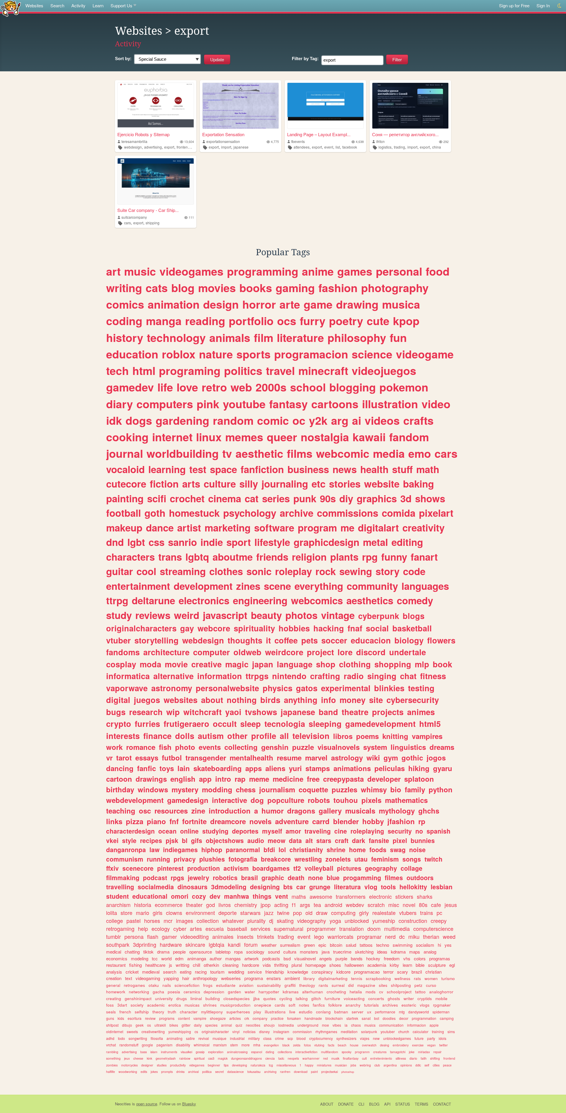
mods (371, 992)
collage (411, 868)
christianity (306, 849)
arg (339, 420)
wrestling (308, 858)
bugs (116, 711)
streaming (183, 571)
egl (452, 965)
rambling (112, 1052)
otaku (154, 985)
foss (110, 1005)
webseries (231, 978)
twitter (443, 1045)
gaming (295, 288)
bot (376, 1018)
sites (383, 985)
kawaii (369, 437)
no (419, 830)
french (125, 1012)
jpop (266, 904)
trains (426, 912)
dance (160, 527)
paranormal (243, 849)
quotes (269, 998)
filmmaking (122, 877)
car (301, 886)
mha (256, 1044)
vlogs (425, 1005)
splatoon (419, 779)
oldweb (247, 652)
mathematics (406, 800)
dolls (184, 735)
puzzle (303, 747)
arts (191, 483)
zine (198, 811)
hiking (419, 768)
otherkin (211, 965)
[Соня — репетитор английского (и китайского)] (410, 106)
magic (237, 664)
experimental (346, 688)
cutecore (126, 483)
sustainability (269, 985)
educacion (371, 640)
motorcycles (129, 1065)
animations (352, 768)
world (166, 958)
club (377, 1065)
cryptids (424, 998)
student (117, 896)
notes (304, 1005)
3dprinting (144, 944)
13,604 (189, 141)
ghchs (428, 811)
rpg (370, 557)
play (257, 1012)
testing (421, 688)
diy (346, 498)
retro (214, 387)
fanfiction (262, 469)
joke (411, 1052)
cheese (138, 1058)
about (212, 699)
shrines (210, 1005)
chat (408, 675)
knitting (395, 736)
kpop (406, 321)
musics (370, 1025)
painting (125, 498)
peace (447, 1065)
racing (201, 972)
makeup (124, 527)
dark (358, 840)
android (333, 904)
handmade (313, 1018)
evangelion (271, 1045)
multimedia (397, 928)
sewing (355, 571)
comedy (415, 600)
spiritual (199, 1058)
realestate (384, 912)
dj (271, 920)
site (376, 699)
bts (288, 886)
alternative (173, 675)
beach (342, 1045)
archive (296, 513)
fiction (164, 483)
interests (123, 735)
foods (377, 849)
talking (302, 998)
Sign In (543, 5)
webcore (214, 628)
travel (280, 370)
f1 (294, 904)
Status (402, 1104)
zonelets (338, 858)
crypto (118, 723)
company (260, 1018)
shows (430, 498)
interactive (229, 800)
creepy (439, 920)
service (255, 972)
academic (156, 1005)
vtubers (408, 912)
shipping (152, 222)
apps (253, 768)
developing (239, 1065)
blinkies (389, 688)
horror (259, 304)
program (317, 527)
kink (149, 1058)
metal (375, 542)
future (419, 1038)
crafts (418, 420)
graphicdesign (326, 542)
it (268, 640)
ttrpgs (257, 675)
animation (174, 304)
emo (419, 453)
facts (331, 1045)
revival (203, 1038)
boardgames (271, 868)
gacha (158, 992)
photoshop (347, 1072)
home (357, 849)
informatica (128, 675)
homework (115, 992)
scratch (376, 904)
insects (245, 936)
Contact (442, 1104)
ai (356, 420)
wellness (402, 978)
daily (198, 1025)
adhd (110, 1038)
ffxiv (112, 868)
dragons (301, 811)
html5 (430, 723)
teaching (120, 811)
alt (309, 840)
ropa (238, 952)
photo (185, 747)
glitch (316, 998)
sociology (255, 952)
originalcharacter (215, 1031)
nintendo (289, 675)
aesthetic (259, 453)
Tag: (305, 58)
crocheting (336, 992)
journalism (277, 789)
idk (114, 420)
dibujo (127, 1025)
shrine (336, 849)
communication (391, 1025)
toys (166, 768)
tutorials (371, 1005)
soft (292, 1005)
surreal (338, 985)
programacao (367, 972)
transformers (351, 896)
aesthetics (369, 600)
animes (421, 711)
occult (225, 723)
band (328, 711)
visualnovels (338, 747)
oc (298, 420)
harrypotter (269, 992)
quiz (239, 1025)
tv (227, 453)
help (143, 928)
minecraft (323, 370)
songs (411, 858)
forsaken (294, 1018)
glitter (186, 1025)
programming (262, 271)
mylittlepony (212, 1012)
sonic (259, 571)
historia (142, 904)
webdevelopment (135, 800)
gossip (200, 1052)
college (114, 920)
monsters (309, 952)
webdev (355, 904)
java (326, 952)
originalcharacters (141, 628)
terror (388, 972)
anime (318, 271)
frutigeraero (186, 723)
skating (285, 920)
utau (361, 858)
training (438, 1031)
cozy (199, 896)
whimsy (374, 789)
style (129, 840)
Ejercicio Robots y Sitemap (143, 134)
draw (322, 912)
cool (146, 571)
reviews (152, 615)
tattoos (366, 945)
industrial (237, 1038)
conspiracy (322, 972)
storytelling (156, 640)
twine (283, 912)
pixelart (436, 513)
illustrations (275, 1012)
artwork (251, 958)
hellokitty (413, 886)
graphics (377, 498)
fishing (135, 965)
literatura (347, 886)
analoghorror (441, 992)
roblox (178, 354)
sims (451, 1031)
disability (183, 1044)
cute (378, 321)
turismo (448, 978)
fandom (409, 437)
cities (436, 1065)
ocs (286, 321)
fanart (424, 557)
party (431, 1038)
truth (172, 1012)
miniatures (324, 1065)
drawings (151, 779)
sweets (132, 1031)
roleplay (293, 571)
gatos (306, 688)
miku (413, 936)
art (113, 271)
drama (163, 952)
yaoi (233, 711)
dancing (120, 768)
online (189, 830)
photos (301, 615)
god (210, 904)
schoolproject (399, 992)
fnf (174, 821)
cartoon (119, 779)
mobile (441, 998)
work (114, 747)
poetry (346, 321)
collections (285, 1052)
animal (226, 1025)
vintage (338, 615)
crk (246, 1018)
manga (164, 321)
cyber (179, 928)
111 (191, 217)
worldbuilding (183, 453)
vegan (431, 1045)
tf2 (297, 868)
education (132, 354)
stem (234, 1044)
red (325, 1058)
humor (272, 811)
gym (391, 758)
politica (207, 1071)
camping (447, 1018)
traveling (318, 830)
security (400, 830)
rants (323, 985)
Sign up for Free (514, 5)
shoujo (269, 1025)
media (389, 453)
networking (139, 992)
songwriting (138, 1038)
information (219, 675)
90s (328, 498)
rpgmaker (442, 1005)
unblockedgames (397, 1038)
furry (312, 321)
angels (325, 958)
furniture (332, 998)
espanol (256, 1052)
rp (421, 821)
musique (219, 1038)
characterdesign (130, 830)
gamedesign (187, 800)
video (436, 404)
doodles (389, 1018)
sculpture (437, 965)
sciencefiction (187, 985)
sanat (366, 1018)
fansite (379, 840)
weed (449, 936)
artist (189, 527)
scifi (156, 498)
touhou (345, 800)
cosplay (121, 664)
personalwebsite (227, 688)
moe (325, 1025)
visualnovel (305, 958)
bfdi (269, 849)
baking (418, 483)
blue (333, 877)
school (308, 387)
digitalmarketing (333, 978)
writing (124, 288)
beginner (214, 1065)
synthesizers (346, 1038)
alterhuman (312, 992)
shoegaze (218, 1018)
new (376, 1038)
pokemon (403, 387)
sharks (424, 896)
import (226, 146)
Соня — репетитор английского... (405, 134)
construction (413, 920)
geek (140, 1025)
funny (394, 557)
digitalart (378, 527)
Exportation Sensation (223, 134)
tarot (124, 758)
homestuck (194, 513)
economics (116, 958)
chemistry (245, 904)
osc (145, 811)
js (170, 965)
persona (134, 936)
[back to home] (11, 8)
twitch (433, 858)
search (169, 972)
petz (418, 985)
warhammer (311, 1058)
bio (395, 789)
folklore (335, 1005)
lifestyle (272, 542)
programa (253, 978)
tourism (217, 972)
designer (147, 1065)
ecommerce (168, 904)
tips (226, 1065)
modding (217, 789)
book (442, 664)
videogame (425, 354)
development (203, 586)
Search (57, 5)
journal (124, 453)
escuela (214, 928)
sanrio (182, 542)
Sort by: (123, 58)
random (233, 420)
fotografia (242, 858)
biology (409, 640)
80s (423, 904)
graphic (272, 877)
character (189, 1012)
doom (374, 928)
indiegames (180, 849)
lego (319, 936)
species (211, 1025)
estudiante (226, 985)
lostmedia (286, 1025)
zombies (112, 1065)
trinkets (265, 936)
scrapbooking (378, 978)
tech (117, 370)
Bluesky (189, 1104)
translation (351, 928)
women (431, 978)
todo (121, 1038)
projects (388, 711)
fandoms (123, 652)
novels (260, 821)
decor (403, 1018)
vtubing (319, 1045)
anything (300, 699)
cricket (132, 972)
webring (365, 1065)
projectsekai (329, 1071)
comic (273, 420)
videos (382, 420)
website (381, 483)
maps (414, 952)
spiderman (441, 1011)
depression (214, 992)
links (114, 821)
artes (196, 928)
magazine (366, 985)
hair (185, 978)
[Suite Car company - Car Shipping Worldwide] (155, 181)
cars (127, 222)
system (375, 747)
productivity (178, 1065)
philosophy (357, 337)
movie (176, 664)
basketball (412, 628)
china (436, 146)
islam (153, 1052)
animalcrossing (237, 1052)
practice (277, 1018)
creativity (423, 527)
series (276, 498)
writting (182, 965)
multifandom (329, 1052)
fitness (433, 675)
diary (119, 404)
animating (174, 1038)
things (262, 896)
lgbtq (197, 557)
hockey (373, 958)
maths (299, 896)
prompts (167, 1071)
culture (220, 483)
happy (309, 1065)
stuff (402, 469)
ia (346, 1025)
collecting (241, 747)
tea (317, 904)
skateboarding (217, 768)
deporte (227, 912)
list (337, 146)
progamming (362, 877)
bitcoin (336, 945)
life (165, 387)
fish (165, 747)
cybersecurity (412, 699)
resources (171, 811)
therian (431, 936)
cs (196, 1031)
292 (446, 141)
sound (274, 952)
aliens (275, 768)
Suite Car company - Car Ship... (148, 210)
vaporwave (127, 688)
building (212, 998)
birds (270, 699)
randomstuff (128, 1044)
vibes (337, 1025)
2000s (271, 387)
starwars (250, 912)
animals (229, 337)
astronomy (171, 688)
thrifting (281, 965)
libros (343, 736)
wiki (373, 758)
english (182, 779)
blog (183, 288)
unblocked (357, 920)
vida (267, 965)
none (315, 877)
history (124, 337)
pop (297, 912)
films (299, 453)
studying (215, 830)
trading (399, 146)
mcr (168, 920)
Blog (374, 1104)
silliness (401, 1058)
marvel (316, 758)
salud (351, 945)
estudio (305, 1012)
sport (238, 542)
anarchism (118, 904)
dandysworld (418, 1011)
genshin (275, 747)
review (150, 1018)
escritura (135, 1018)
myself (272, 830)
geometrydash (166, 1058)
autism (211, 735)
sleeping (325, 723)
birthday (120, 789)
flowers (441, 640)
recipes (151, 840)
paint (314, 1071)
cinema (224, 498)
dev (215, 896)
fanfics (319, 1005)
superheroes (238, 1012)
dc (402, 936)
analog (430, 952)
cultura (289, 952)
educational (149, 896)
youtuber (388, 1031)
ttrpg (117, 600)
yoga (335, 920)
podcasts (271, 958)
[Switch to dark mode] (559, 5)
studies (162, 1065)
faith (424, 1058)
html (143, 370)
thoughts (245, 640)
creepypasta (343, 779)
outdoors (420, 877)
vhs (406, 958)
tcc (155, 958)
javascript (225, 615)
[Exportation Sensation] (240, 106)
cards (280, 1005)
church (403, 1031)
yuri (295, 768)
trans (170, 557)
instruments (169, 1052)
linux (209, 437)
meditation (349, 1031)
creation (113, 978)
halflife (110, 1071)
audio (255, 840)
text (128, 978)
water (250, 992)
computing (343, 912)
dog (257, 800)
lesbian (442, 886)
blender (346, 821)
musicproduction (235, 1005)
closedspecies (236, 998)
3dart (122, 1005)
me (347, 527)
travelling (120, 886)
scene (277, 586)
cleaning (230, 965)
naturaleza (258, 1065)
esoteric (409, 1005)
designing (265, 886)
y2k (318, 420)
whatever (233, 920)
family (415, 789)
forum (251, 944)
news (345, 469)
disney (264, 1031)
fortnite (194, 821)
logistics (385, 146)
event (328, 146)
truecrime (342, 952)
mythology (397, 811)
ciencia (270, 1058)
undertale (407, 652)
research (146, 711)
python (441, 789)
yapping (171, 978)
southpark (117, 944)
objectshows (225, 840)
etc (318, 483)
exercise (418, 1045)
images (184, 920)
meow (276, 840)
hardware (171, 944)
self (426, 1065)
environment (200, 912)
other (237, 735)
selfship (142, 1012)
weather (269, 945)
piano (156, 821)
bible (420, 965)
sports (253, 354)
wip (173, 711)
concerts (376, 998)
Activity (78, 5)
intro (223, 779)
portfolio (251, 321)
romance (140, 747)
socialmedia (156, 886)
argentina (390, 1065)
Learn (98, 5)
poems (367, 736)
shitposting (401, 985)
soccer (334, 640)
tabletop (223, 952)
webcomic (342, 453)
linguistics (408, 747)
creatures (379, 1052)
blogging (352, 387)
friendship (274, 972)
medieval (150, 972)
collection (208, 920)
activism (236, 868)
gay (187, 628)
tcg (271, 1065)
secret (219, 1071)
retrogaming (120, 928)
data (295, 840)
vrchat (111, 1044)
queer (282, 437)
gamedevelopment (380, 723)
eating (185, 972)
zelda (296, 1045)
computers (164, 404)
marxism (220, 1044)
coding (124, 321)
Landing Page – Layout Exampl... (319, 134)
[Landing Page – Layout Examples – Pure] (325, 106)
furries (147, 723)
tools (388, 886)
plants (344, 557)
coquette (313, 789)
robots (319, 800)
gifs (196, 840)
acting (281, 904)
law (154, 849)
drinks (180, 1071)
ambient (292, 978)
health (374, 469)
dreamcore (228, 821)
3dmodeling (228, 886)
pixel (400, 840)
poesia (174, 992)
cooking (127, 437)
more (245, 1044)
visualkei (186, 1052)
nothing (242, 699)
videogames (191, 271)
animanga (196, 958)
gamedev (130, 387)
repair (437, 1052)
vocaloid (125, 469)
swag (398, 849)
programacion (311, 354)
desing (384, 1045)
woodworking (128, 1071)
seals (111, 1012)
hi (439, 945)
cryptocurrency (321, 1038)
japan (262, 664)
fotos (307, 1045)
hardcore (250, 965)
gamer (169, 936)
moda (150, 664)
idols (442, 1038)
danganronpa (126, 849)
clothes (226, 571)
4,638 (360, 141)
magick (223, 1058)
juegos (147, 699)
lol (282, 849)
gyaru (442, 768)
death (296, 877)
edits (144, 1071)
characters (130, 557)
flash (152, 936)
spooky (346, 1052)
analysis (114, 972)
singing (381, 675)
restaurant (116, 965)
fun (398, 337)
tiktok (148, 952)
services (260, 928)
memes (244, 437)
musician (341, 1065)
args (305, 904)
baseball (237, 928)
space (223, 469)
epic (322, 945)
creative (206, 664)
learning (167, 469)
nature (216, 354)
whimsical (202, 1044)
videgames (196, 1065)
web (241, 387)
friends (272, 557)
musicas (192, 1005)
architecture (166, 652)
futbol (172, 758)
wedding (236, 972)
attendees (302, 146)
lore (345, 652)
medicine (288, 779)
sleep (250, 723)
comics (125, 304)
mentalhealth (251, 758)
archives (390, 1005)
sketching (364, 952)
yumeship (383, 920)
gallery (330, 811)
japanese (241, 146)
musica (401, 304)
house (354, 1045)
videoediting (194, 936)
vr (109, 758)
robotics (225, 877)
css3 (211, 1058)
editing (407, 542)
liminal (196, 998)
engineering (260, 600)
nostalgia (325, 437)
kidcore (343, 972)
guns (110, 1018)
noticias (249, 1031)
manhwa (236, 896)
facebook (349, 146)
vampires (427, 736)
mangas (233, 958)
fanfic (146, 768)
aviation (246, 985)
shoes (335, 965)
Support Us (121, 5)
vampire (199, 1018)
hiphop (211, 849)
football (123, 513)
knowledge (297, 972)
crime (279, 1038)
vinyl (236, 1031)
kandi (234, 944)
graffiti (290, 985)
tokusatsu (254, 1071)
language (294, 664)
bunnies (423, 840)
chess (246, 789)
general (113, 985)
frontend (183, 146)
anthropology (205, 978)
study (119, 615)
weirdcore (284, 652)
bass (143, 1052)
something (113, 1058)
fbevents (298, 141)
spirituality (254, 628)
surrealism (290, 945)
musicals (360, 811)
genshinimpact (138, 998)
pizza (134, 821)
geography (381, 868)
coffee (286, 640)
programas (439, 958)
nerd (390, 936)
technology (176, 337)
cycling (285, 998)
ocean (167, 830)
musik (335, 1058)
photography (395, 288)
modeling (139, 958)
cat (252, 498)
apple (434, 1025)
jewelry (198, 877)
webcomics (317, 600)
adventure (292, 821)
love (187, 387)
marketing (228, 527)
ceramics (192, 992)
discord (371, 652)
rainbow (184, 1058)
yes (448, 945)
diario (413, 1058)
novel (409, 904)
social (377, 628)
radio (354, 675)
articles (235, 1018)
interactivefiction (306, 1052)
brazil (417, 972)
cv (381, 992)
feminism (385, 858)
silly (248, 483)
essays (146, 758)
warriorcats (340, 936)
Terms (421, 1104)
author (216, 958)
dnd (115, 542)
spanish (438, 830)
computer (211, 652)
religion (309, 557)
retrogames (134, 985)
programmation (424, 1018)
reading (205, 321)
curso (431, 985)
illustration (390, 404)
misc (393, 904)
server (357, 1012)
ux (369, 1012)
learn (407, 965)
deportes (245, 830)
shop (325, 664)
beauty (266, 615)
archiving (270, 1071)
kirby (394, 965)
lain (183, 768)
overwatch (369, 1045)
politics (243, 370)
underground (307, 1025)
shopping (392, 664)
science (372, 354)
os (149, 1025)
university (164, 998)
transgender (205, 758)
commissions (347, 513)
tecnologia (284, 723)
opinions (406, 1065)
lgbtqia (216, 944)
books (255, 288)
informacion (416, 1025)
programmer (321, 928)
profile (263, 735)
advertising (153, 146)
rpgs (177, 877)
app (205, 779)
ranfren (285, 1071)
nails (166, 985)
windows (153, 789)
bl (184, 840)
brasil (249, 877)
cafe (436, 904)
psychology (249, 513)
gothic (412, 758)
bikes (174, 1025)
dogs (139, 420)
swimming (402, 945)
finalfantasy (350, 1058)
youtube (244, 404)
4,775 (275, 141)
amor (293, 830)
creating (113, 998)
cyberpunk (378, 615)
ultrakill (160, 1025)
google (147, 1044)
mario (142, 912)
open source (146, 1104)
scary (402, 972)
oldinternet (114, 1031)
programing (190, 370)
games (354, 271)
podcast (155, 877)
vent (281, 896)
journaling (284, 483)
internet (172, 437)
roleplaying (367, 830)
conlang (323, 1012)
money (353, 699)
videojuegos (384, 370)
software (274, 527)
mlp (422, 664)
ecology (161, 928)
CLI (361, 1104)
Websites (34, 5)
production (203, 868)
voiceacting (354, 998)
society (137, 1005)
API (387, 1104)
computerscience (433, 928)
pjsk (172, 840)
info (328, 699)
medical (113, 952)
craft (341, 840)
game (318, 304)
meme (259, 779)
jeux (127, 1058)
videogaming (148, 978)
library (309, 978)
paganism (164, 1044)
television (311, 735)
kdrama (398, 952)
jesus (451, 904)
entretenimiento (381, 1058)
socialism (425, 945)
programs (167, 1018)
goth (154, 513)
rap (240, 779)
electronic (380, 896)
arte (289, 304)
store (126, 912)
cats (157, 288)
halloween (354, 965)
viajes (364, 1038)
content (184, 1018)
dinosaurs (192, 886)
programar (369, 936)
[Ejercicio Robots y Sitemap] (155, 106)
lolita (111, 912)
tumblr (113, 936)
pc (439, 912)
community (372, 586)
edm (179, 958)
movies (217, 288)
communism (124, 858)
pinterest (170, 868)
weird (186, 615)
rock (325, 571)
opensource (200, 952)
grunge (319, 886)
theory (158, 1012)
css (156, 542)
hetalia (356, 992)
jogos (436, 758)
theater (194, 904)
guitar (119, 571)
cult (364, 1058)
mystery (185, 789)
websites (181, 699)
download (300, 1071)
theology (307, 985)
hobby (373, 821)
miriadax (424, 1052)
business (308, 469)
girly (364, 912)
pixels (371, 800)
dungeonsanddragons (246, 1058)
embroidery (401, 1045)
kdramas (291, 992)
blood (301, 1038)
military (254, 1038)
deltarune (153, 600)
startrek (352, 1018)
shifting (435, 1058)
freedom (392, 958)
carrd (321, 821)
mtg (402, 1011)
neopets (293, 1058)
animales (222, 936)
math (427, 469)
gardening (182, 420)
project (320, 652)
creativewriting (153, 1031)
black (285, 1045)
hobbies (294, 628)
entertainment (138, 586)
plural (297, 965)
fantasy (288, 404)
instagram (281, 1031)
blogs (413, 615)
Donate (346, 1104)
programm (362, 1052)
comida (398, 513)
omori (179, 896)
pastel (133, 920)
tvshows (261, 711)
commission (302, 1031)
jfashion (401, 821)
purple (341, 958)
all (284, 735)
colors (420, 958)
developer (384, 779)
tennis (356, 978)
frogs (208, 985)
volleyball (319, 868)
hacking (328, 628)
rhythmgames (326, 1031)
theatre (355, 711)
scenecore (138, 868)
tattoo (420, 992)
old (308, 912)
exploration (215, 1052)
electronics (204, 600)
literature (300, 337)
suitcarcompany (134, 217)
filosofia (157, 1038)
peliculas (389, 768)
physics (277, 688)
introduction (230, 811)
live (292, 1012)
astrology (347, 758)
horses (152, 920)
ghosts (394, 998)
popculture (285, 800)
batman (341, 1012)
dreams (442, 747)
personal (399, 271)
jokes (154, 1071)
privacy (185, 858)
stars (323, 840)
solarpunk (369, 1031)
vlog (370, 886)
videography (311, 920)
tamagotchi (397, 1052)
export (169, 146)
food (438, 271)
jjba (256, 998)
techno (382, 945)
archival (193, 1071)
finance (157, 735)
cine (340, 830)
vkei (112, 840)
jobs (353, 1065)
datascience (235, 1071)
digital (118, 699)
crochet (187, 498)
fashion (338, 288)
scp (290, 1038)
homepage (315, 965)
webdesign (133, 146)
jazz (269, 912)
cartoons (334, 404)
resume (289, 758)
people (179, 952)
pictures (349, 868)
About (326, 1104)
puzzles (344, 789)
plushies (212, 858)
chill (196, 965)
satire (190, 1038)
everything (318, 586)
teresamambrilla (134, 141)
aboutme (233, 557)
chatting (132, 952)
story (387, 571)
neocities (253, 1025)
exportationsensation (223, 141)
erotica (174, 1005)
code (414, 571)
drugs (181, 998)
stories (345, 483)
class (267, 1038)
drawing (357, 304)
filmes (394, 877)
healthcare (155, 965)
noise (417, 849)
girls (157, 912)
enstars (273, 978)
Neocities (123, 1104)
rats (417, 978)
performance (385, 1011)
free (313, 779)
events (210, 747)
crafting (325, 675)
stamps (317, 768)
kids (121, 1018)
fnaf (355, 628)
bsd (287, 958)
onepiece (262, 1005)
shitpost (112, 1025)
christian (433, 972)
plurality (256, 920)
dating (270, 1052)
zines (248, 586)
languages (425, 586)
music (140, 271)
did (351, 985)
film (263, 337)
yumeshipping (179, 1031)
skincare (195, 944)
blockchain (334, 1018)
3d (406, 498)
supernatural (288, 928)
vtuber (118, 640)
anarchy (353, 1005)
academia (376, 965)
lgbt (136, 542)
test (197, 469)
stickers (404, 896)
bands (357, 958)
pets (309, 640)
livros (224, 904)
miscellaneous (286, 1065)
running (158, 858)
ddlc (418, 1065)
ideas (382, 952)
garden (234, 992)
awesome (321, 896)
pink (208, 404)
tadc (281, 1058)
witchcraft (202, 711)
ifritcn (380, 141)
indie (211, 542)
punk (304, 498)
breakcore (276, 858)
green (309, 945)
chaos (356, 1025)
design (221, 304)
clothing (355, 664)
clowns (174, 912)
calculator (420, 1031)
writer (409, 998)
